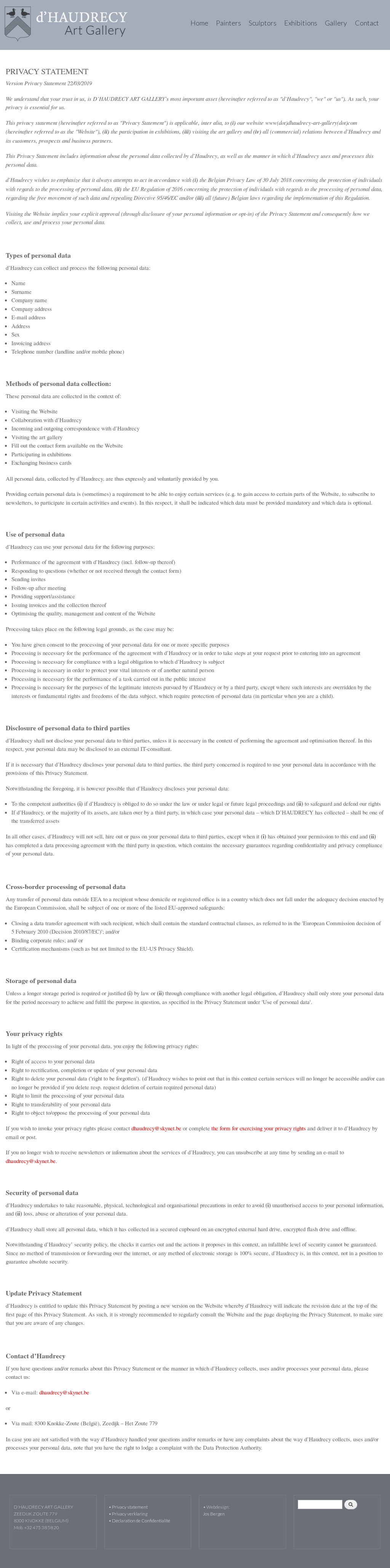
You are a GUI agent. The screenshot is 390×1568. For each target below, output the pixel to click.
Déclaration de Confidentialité (141, 1520)
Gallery (336, 23)
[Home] (67, 25)
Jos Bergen (214, 1514)
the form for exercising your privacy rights (258, 1128)
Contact (367, 23)
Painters (228, 23)
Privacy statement (130, 1507)
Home (199, 23)
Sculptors (263, 23)
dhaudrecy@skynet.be (156, 1128)
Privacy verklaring (129, 1514)
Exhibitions (300, 23)
